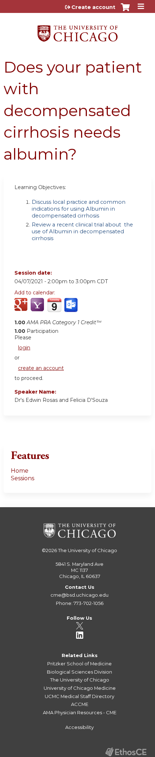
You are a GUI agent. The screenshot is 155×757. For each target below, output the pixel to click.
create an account (41, 368)
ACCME (79, 704)
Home (19, 470)
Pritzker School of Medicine (79, 663)
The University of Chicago (87, 550)
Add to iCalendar (54, 308)
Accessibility (79, 727)
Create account (93, 7)
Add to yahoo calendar (38, 309)
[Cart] (125, 10)
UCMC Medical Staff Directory (79, 696)
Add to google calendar (22, 309)
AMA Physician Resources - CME (79, 712)
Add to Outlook (71, 309)
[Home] (77, 31)
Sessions (22, 478)
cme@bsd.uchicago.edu (79, 595)
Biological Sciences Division (79, 672)
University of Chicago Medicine (80, 688)
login (24, 347)
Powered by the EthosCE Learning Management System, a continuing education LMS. (125, 752)
